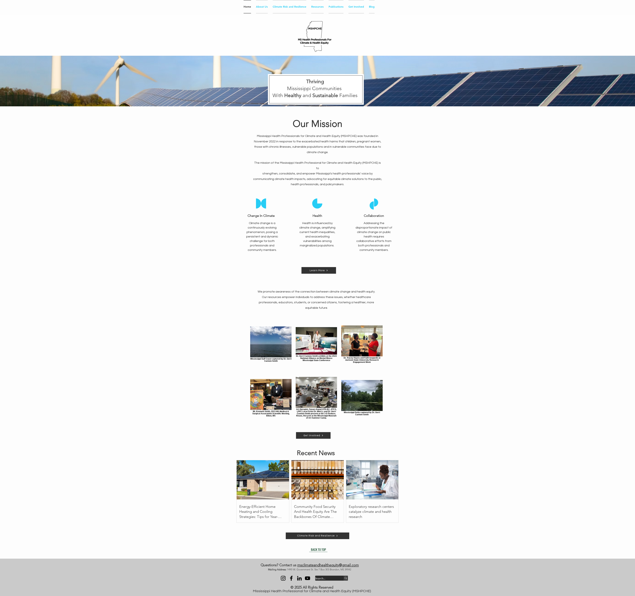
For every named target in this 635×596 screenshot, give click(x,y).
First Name (548, 66)
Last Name (548, 79)
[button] (629, 6)
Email (543, 94)
